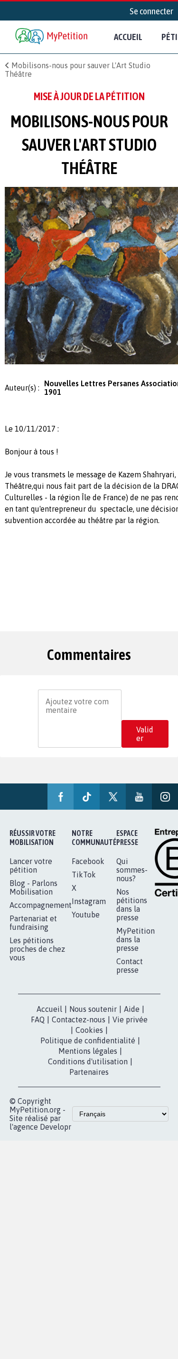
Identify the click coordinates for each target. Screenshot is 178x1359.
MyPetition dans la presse (135, 939)
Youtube (86, 914)
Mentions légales (87, 1051)
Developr (55, 1126)
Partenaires (89, 1072)
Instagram (89, 901)
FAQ (38, 1019)
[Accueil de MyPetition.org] (52, 37)
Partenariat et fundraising (33, 922)
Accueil (128, 36)
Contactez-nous (78, 1019)
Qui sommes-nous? (132, 870)
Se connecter (151, 11)
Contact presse (129, 965)
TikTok (84, 874)
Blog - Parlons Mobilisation (33, 887)
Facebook (88, 861)
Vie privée (130, 1019)
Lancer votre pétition (30, 865)
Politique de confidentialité (87, 1040)
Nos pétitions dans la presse (131, 904)
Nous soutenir (93, 1009)
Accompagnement (40, 905)
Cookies (89, 1030)
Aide (132, 1009)
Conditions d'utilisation (88, 1061)
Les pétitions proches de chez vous (37, 949)
